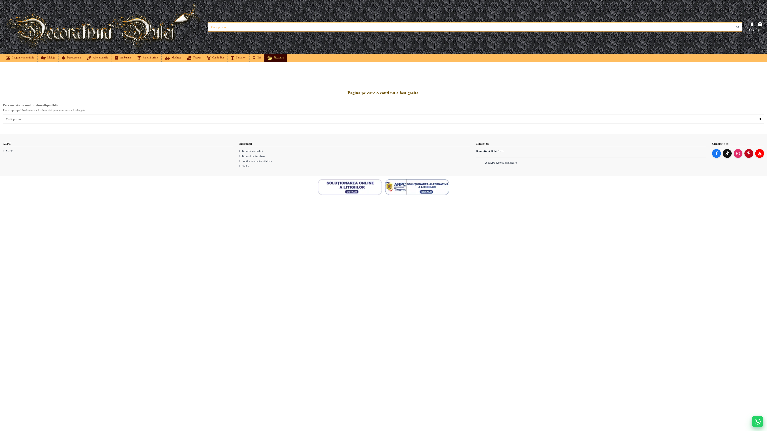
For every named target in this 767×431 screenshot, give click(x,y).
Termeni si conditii (252, 151)
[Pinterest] (748, 153)
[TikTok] (727, 153)
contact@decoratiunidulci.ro (501, 162)
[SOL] (350, 187)
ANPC (9, 151)
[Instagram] (738, 153)
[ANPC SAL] (417, 187)
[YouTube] (759, 153)
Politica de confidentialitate (257, 161)
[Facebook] (716, 153)
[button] (256, 58)
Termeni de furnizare (253, 156)
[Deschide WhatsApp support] (757, 421)
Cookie (246, 166)
